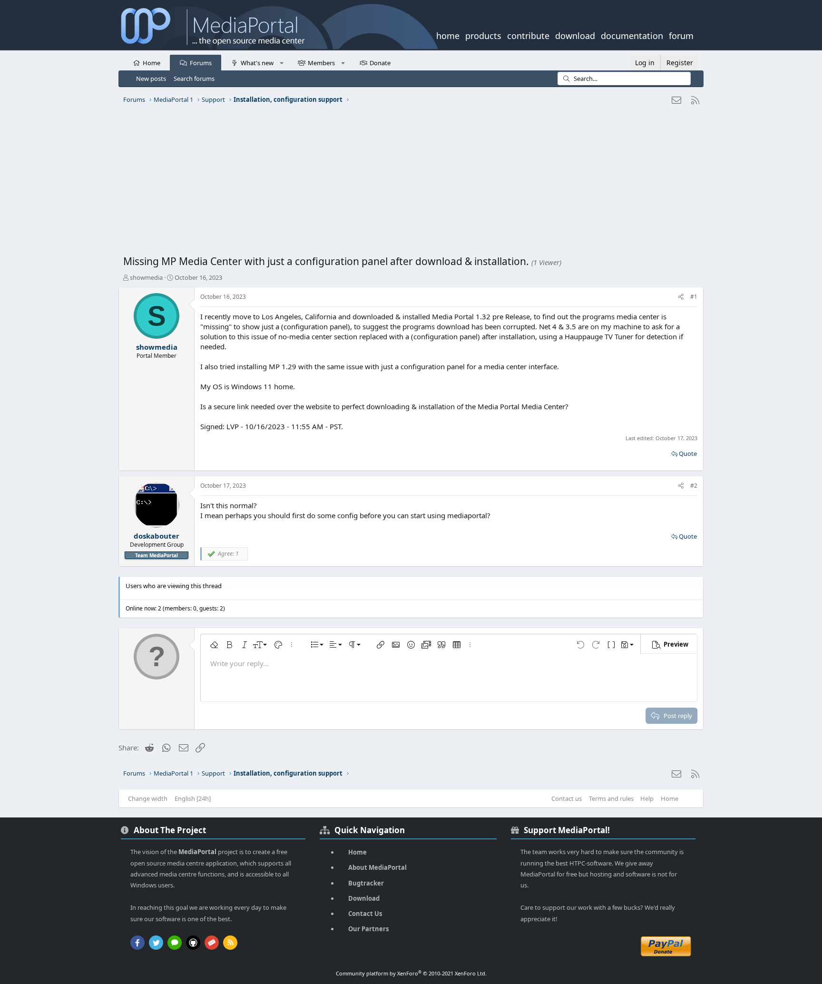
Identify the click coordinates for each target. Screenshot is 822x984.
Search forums (194, 78)
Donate (380, 63)
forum (681, 34)
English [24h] (193, 798)
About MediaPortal (377, 867)
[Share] (681, 297)
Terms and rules (611, 798)
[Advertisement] (408, 183)
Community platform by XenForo (411, 973)
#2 (693, 486)
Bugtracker (366, 883)
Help (647, 798)
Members (321, 63)
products (483, 34)
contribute (528, 34)
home (448, 34)
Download (364, 898)
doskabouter (156, 536)
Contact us (566, 798)
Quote (688, 453)
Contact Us (365, 913)
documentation (632, 34)
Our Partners (368, 929)
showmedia (146, 277)
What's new (257, 63)
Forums (201, 63)
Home (151, 63)
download (575, 34)
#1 (693, 297)
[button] (281, 62)
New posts (151, 78)
